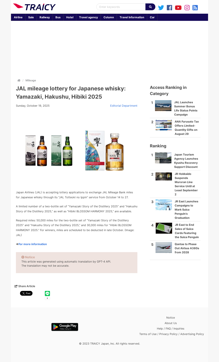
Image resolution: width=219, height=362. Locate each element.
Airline (18, 17)
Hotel (69, 17)
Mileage (30, 80)
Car (152, 17)
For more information (32, 244)
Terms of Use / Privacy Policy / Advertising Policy (171, 334)
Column (109, 17)
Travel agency (88, 17)
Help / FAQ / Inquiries (170, 328)
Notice (170, 317)
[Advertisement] (109, 49)
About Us (171, 323)
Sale (31, 17)
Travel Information (132, 17)
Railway (45, 17)
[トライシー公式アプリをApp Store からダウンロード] (32, 327)
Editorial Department (123, 105)
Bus (58, 17)
